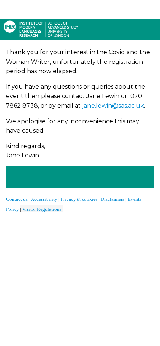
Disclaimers (112, 199)
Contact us (17, 199)
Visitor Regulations (42, 209)
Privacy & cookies (79, 199)
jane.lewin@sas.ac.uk (113, 105)
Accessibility (44, 199)
